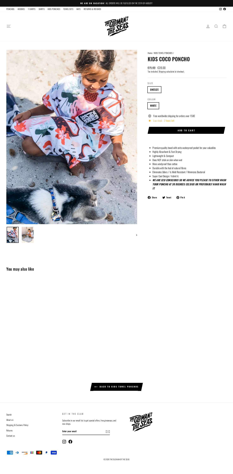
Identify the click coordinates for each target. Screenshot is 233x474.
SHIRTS (42, 9)
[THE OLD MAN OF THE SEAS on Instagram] (64, 442)
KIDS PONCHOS (54, 9)
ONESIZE (154, 89)
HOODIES (21, 9)
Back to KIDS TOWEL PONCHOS (119, 386)
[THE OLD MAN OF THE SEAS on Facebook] (70, 442)
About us (9, 419)
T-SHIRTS (32, 9)
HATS (78, 9)
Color (152, 99)
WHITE (153, 105)
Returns (9, 430)
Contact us (10, 435)
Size (150, 83)
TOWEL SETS (68, 9)
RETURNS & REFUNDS (92, 9)
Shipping (162, 71)
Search (9, 414)
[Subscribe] (108, 431)
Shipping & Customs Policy (17, 425)
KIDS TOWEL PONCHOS (163, 53)
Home (150, 53)
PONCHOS (10, 9)
